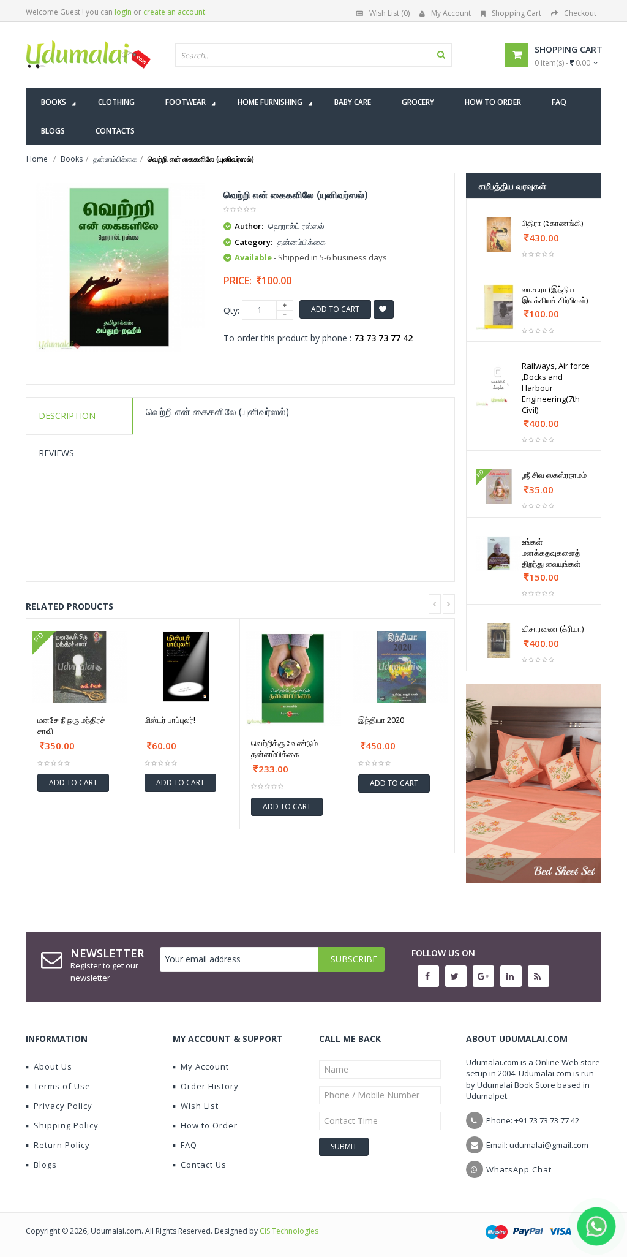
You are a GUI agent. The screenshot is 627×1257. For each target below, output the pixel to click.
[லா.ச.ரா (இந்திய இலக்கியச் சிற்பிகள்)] (499, 307)
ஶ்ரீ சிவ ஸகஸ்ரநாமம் (554, 474)
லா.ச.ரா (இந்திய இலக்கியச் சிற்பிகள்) (555, 295)
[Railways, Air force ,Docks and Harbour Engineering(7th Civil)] (499, 383)
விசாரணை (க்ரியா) (553, 628)
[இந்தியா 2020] (401, 667)
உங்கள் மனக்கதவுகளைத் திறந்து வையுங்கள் (551, 552)
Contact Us (204, 1164)
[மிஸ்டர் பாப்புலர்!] (187, 667)
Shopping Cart (516, 13)
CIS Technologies (289, 1231)
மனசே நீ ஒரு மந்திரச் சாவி (71, 725)
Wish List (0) (389, 13)
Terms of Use (62, 1086)
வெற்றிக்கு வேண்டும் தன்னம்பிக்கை (284, 749)
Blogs (45, 1164)
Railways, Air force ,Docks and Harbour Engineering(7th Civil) (556, 387)
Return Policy (62, 1144)
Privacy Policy (63, 1105)
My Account (451, 13)
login (123, 12)
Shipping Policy (66, 1125)
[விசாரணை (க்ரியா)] (499, 640)
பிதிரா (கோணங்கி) (552, 222)
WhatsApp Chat (519, 1169)
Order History (210, 1086)
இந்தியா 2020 (381, 719)
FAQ (189, 1144)
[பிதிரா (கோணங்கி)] (499, 234)
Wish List (200, 1105)
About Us (53, 1066)
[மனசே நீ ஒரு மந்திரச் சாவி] (79, 667)
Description (67, 415)
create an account (174, 12)
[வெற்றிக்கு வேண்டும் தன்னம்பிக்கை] (293, 679)
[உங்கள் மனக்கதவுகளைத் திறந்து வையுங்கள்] (499, 553)
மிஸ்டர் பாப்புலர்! (170, 719)
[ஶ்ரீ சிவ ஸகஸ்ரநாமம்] (499, 486)
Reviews (56, 453)
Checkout (580, 13)
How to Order (209, 1125)
